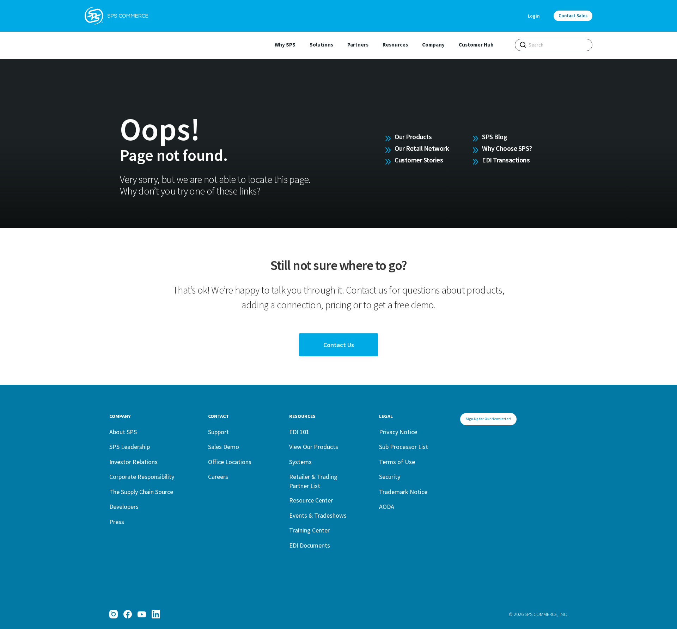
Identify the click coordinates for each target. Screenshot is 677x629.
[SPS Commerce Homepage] (116, 16)
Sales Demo (223, 447)
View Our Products (313, 447)
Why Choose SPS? (507, 148)
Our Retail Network (422, 148)
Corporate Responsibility (141, 477)
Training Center (309, 530)
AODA (386, 506)
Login (533, 16)
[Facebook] (127, 614)
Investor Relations (133, 462)
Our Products (413, 136)
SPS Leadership (129, 447)
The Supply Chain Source (141, 492)
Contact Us (338, 345)
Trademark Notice (403, 492)
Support (218, 432)
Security (389, 477)
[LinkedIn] (156, 614)
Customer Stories (419, 160)
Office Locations (229, 462)
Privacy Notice (398, 432)
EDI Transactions (506, 160)
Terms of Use (397, 462)
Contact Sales (573, 16)
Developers (124, 506)
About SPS (123, 432)
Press (116, 522)
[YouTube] (142, 614)
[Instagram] (113, 614)
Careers (218, 477)
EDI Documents (309, 545)
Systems (300, 462)
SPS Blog (494, 136)
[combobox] (553, 45)
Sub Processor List (403, 447)
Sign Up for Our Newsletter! (488, 419)
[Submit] (522, 44)
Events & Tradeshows (318, 515)
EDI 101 (299, 432)
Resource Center (311, 500)
